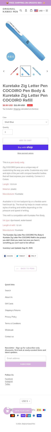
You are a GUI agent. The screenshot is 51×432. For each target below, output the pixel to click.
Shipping (16, 109)
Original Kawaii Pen (10, 10)
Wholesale (9, 330)
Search (8, 290)
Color (4, 117)
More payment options (26, 153)
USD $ (25, 401)
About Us (9, 297)
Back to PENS (27, 269)
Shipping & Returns (13, 310)
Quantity (6, 127)
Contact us (9, 336)
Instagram (9, 381)
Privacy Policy (11, 317)
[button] (7, 410)
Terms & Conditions (13, 323)
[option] (14, 71)
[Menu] (46, 10)
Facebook (9, 379)
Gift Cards (9, 304)
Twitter (7, 384)
